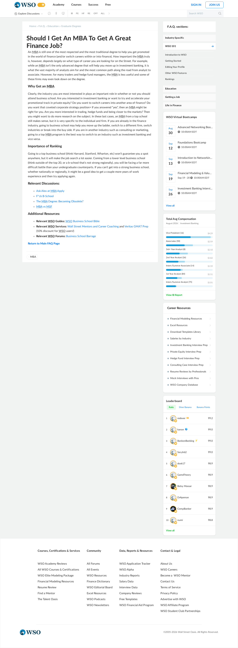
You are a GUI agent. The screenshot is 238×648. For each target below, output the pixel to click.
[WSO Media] (63, 13)
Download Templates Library (185, 332)
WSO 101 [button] (170, 46)
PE (77, 13)
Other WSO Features (176, 73)
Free (108, 4)
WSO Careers (168, 569)
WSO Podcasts (96, 599)
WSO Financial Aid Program (136, 605)
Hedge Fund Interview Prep (184, 358)
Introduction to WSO (176, 55)
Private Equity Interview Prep (185, 352)
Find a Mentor (46, 593)
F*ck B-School (45, 196)
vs (44, 206)
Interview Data (128, 587)
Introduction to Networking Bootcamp (195, 158)
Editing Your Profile (175, 67)
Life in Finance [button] (173, 105)
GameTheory (184, 475)
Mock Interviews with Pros (184, 378)
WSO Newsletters (98, 605)
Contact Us (167, 581)
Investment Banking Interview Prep (189, 345)
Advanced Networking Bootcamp (195, 127)
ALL (103, 13)
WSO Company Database (184, 385)
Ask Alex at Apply (50, 191)
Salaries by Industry (180, 338)
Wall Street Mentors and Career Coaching (93, 226)
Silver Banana (185, 407)
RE (89, 13)
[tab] (189, 38)
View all (170, 206)
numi (180, 520)
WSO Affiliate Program (174, 605)
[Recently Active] (49, 13)
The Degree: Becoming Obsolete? (59, 201)
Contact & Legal (170, 550)
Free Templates (128, 599)
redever (181, 418)
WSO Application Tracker (134, 563)
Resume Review (47, 587)
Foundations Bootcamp (192, 142)
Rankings (170, 79)
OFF (96, 13)
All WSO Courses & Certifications (58, 569)
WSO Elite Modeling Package (56, 575)
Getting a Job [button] (172, 97)
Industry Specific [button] (174, 38)
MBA (33, 257)
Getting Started (173, 61)
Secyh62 (182, 452)
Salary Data (126, 581)
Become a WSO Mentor (175, 575)
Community (94, 550)
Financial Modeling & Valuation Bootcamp (195, 173)
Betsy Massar (184, 486)
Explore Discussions (29, 14)
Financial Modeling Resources (186, 319)
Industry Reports (129, 575)
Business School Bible (82, 221)
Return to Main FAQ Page (44, 243)
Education (53, 26)
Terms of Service (170, 587)
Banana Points (203, 407)
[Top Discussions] (56, 13)
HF (83, 13)
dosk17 (181, 463)
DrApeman (183, 497)
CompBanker (184, 509)
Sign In (196, 4)
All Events (93, 569)
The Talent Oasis (48, 599)
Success (93, 4)
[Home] (25, 5)
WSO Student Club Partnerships (180, 611)
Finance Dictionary (98, 581)
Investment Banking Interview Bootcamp (195, 188)
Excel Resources (178, 325)
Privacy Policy (169, 593)
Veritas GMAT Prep (136, 226)
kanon (180, 429)
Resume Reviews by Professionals (188, 371)
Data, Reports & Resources (135, 550)
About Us (166, 563)
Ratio (171, 407)
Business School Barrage (81, 236)
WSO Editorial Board (100, 587)
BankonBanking (185, 441)
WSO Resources (97, 575)
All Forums (93, 563)
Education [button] (170, 89)
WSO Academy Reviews (52, 563)
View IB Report (174, 295)
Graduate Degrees (71, 26)
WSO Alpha (126, 569)
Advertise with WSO (173, 599)
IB (72, 13)
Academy (58, 4)
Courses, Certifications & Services (59, 550)
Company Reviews (130, 593)
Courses (76, 4)
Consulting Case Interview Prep (187, 365)
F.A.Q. (42, 26)
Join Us (214, 4)
